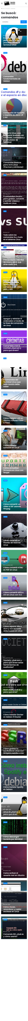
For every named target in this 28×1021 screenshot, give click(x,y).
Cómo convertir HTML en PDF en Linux (13, 568)
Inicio (3, 8)
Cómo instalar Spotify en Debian (13, 788)
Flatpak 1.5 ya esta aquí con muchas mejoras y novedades (13, 995)
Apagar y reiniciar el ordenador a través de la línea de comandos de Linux (13, 322)
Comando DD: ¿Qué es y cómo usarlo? (13, 935)
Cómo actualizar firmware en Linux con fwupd (13, 470)
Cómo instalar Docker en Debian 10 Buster (13, 715)
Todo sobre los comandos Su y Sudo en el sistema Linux (13, 237)
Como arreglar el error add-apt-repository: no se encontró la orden (13, 958)
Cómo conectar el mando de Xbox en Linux (12, 542)
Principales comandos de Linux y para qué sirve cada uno (13, 262)
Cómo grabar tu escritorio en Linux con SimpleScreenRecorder (13, 750)
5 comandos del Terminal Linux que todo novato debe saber (12, 383)
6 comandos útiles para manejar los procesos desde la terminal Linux (11, 41)
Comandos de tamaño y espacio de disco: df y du (13, 114)
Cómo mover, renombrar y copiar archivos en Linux (12, 909)
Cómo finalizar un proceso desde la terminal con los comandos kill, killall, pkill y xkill (12, 284)
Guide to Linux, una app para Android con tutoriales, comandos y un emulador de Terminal (14, 137)
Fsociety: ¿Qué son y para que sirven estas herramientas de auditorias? (13, 663)
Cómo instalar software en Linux (11, 446)
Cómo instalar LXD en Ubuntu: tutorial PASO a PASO (13, 420)
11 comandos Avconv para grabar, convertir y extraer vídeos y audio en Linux (13, 199)
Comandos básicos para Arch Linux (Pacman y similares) (13, 164)
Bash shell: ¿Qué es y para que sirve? (12, 691)
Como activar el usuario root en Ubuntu (13, 874)
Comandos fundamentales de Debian (11, 78)
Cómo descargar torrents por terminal (13, 838)
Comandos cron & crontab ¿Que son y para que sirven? (12, 348)
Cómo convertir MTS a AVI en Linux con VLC (13, 593)
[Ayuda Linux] (10, 3)
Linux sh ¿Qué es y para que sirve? (11, 813)
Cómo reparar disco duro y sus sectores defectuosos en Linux (12, 628)
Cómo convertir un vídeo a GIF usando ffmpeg (12, 506)
